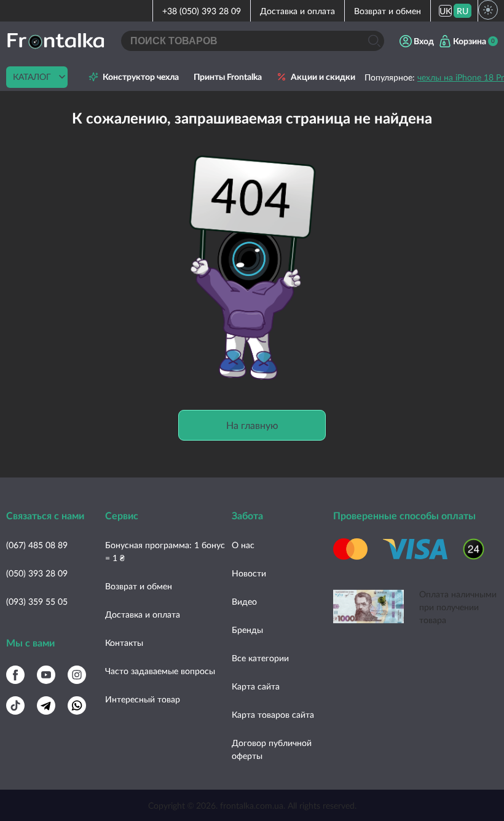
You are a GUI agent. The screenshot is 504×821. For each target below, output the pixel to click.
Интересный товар (142, 699)
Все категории (260, 658)
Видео (244, 601)
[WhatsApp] (77, 705)
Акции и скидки (323, 77)
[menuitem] (445, 10)
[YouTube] (46, 675)
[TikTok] (15, 705)
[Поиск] (374, 41)
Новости (249, 573)
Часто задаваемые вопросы (160, 671)
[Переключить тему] (488, 10)
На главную (252, 425)
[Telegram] (46, 705)
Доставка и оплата (297, 11)
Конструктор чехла (141, 77)
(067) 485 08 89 (37, 545)
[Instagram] (77, 675)
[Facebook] (15, 675)
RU (462, 11)
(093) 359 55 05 (37, 601)
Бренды (247, 629)
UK (445, 11)
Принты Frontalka (228, 77)
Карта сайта (256, 686)
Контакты (124, 642)
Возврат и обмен (387, 11)
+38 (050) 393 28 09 (201, 11)
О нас (243, 545)
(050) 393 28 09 (37, 573)
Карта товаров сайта (273, 714)
